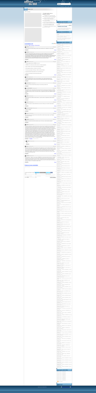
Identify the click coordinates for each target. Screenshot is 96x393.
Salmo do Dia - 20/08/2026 (61, 378)
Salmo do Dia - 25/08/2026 (61, 371)
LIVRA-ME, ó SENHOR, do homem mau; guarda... (63, 345)
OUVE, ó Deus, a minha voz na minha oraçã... (64, 181)
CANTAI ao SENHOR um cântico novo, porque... (64, 255)
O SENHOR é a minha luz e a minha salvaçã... (64, 101)
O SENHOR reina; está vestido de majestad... (64, 244)
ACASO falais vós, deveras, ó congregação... (63, 168)
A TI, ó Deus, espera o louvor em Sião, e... (64, 183)
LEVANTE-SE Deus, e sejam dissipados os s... (63, 190)
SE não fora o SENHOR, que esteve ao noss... (64, 311)
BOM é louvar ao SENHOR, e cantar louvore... (63, 242)
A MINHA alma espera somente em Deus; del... (64, 177)
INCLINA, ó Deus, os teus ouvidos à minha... (63, 162)
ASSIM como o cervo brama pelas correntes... (63, 134)
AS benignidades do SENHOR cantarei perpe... (64, 235)
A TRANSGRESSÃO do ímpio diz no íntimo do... (64, 121)
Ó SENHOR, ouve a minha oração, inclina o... (63, 352)
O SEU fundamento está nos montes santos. (63, 231)
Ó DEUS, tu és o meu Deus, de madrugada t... (64, 179)
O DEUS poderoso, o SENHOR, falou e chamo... (64, 151)
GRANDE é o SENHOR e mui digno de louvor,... (63, 147)
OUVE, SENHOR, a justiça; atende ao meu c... (63, 79)
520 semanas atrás (31, 146)
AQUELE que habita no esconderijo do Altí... (63, 240)
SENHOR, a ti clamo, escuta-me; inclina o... (64, 347)
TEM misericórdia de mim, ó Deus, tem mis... (63, 166)
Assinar (26, 177)
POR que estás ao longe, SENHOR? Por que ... (63, 64)
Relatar (55, 59)
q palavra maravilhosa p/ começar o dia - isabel (63, 34)
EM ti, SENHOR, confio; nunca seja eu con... (64, 196)
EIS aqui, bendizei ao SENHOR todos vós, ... (64, 332)
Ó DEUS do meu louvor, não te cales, (64, 278)
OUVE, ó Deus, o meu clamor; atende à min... (64, 175)
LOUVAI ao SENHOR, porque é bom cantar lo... (64, 360)
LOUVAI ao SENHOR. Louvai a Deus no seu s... (64, 367)
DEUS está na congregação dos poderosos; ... (64, 220)
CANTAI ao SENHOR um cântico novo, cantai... (64, 250)
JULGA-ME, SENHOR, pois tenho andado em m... (63, 99)
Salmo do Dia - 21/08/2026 (61, 377)
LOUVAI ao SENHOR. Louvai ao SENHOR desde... (64, 362)
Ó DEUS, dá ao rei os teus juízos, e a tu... (63, 198)
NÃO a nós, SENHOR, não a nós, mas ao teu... (63, 291)
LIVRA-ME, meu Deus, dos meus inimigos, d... (64, 170)
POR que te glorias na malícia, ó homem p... (64, 155)
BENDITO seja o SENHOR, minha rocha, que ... (63, 354)
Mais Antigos (60, 381)
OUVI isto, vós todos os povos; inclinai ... (64, 149)
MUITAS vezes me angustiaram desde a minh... (64, 321)
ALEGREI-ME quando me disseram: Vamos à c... (63, 306)
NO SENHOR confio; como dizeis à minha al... (64, 66)
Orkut (65, 6)
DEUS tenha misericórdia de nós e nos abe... (64, 188)
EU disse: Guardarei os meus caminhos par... (63, 127)
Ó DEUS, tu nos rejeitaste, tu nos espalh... (64, 173)
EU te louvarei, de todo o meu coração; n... (64, 341)
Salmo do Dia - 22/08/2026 (61, 375)
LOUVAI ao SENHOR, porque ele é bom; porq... (64, 337)
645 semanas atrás (31, 119)
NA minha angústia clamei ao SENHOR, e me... (64, 302)
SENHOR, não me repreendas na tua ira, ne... (64, 55)
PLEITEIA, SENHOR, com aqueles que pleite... (63, 118)
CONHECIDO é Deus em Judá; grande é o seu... (64, 207)
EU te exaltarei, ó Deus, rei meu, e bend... (63, 356)
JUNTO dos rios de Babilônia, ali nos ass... (64, 339)
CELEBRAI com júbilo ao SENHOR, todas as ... (63, 259)
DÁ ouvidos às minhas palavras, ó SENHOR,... (63, 53)
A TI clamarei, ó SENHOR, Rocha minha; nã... (64, 103)
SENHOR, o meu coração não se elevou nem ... (64, 326)
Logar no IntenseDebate (37, 172)
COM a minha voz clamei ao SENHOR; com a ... (63, 349)
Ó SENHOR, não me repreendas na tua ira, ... (64, 125)
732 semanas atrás (34, 88)
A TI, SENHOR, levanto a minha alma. (63, 97)
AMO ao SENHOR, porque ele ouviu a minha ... (64, 293)
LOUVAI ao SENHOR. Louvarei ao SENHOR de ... (64, 283)
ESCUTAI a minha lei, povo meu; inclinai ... (64, 211)
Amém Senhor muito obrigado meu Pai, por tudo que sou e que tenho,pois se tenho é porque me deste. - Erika (64, 39)
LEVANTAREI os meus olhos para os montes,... (64, 304)
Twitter (71, 6)
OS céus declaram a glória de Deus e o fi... (64, 84)
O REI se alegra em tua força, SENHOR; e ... (64, 88)
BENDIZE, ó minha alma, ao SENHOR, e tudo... (63, 265)
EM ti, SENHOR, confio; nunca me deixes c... (64, 110)
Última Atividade (37, 45)
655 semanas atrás (31, 113)
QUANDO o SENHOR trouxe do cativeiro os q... (64, 315)
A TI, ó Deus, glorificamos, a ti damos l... (64, 205)
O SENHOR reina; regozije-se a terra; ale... (64, 252)
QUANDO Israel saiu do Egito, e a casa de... (64, 289)
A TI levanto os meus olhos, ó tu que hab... (64, 309)
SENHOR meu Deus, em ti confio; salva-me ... (63, 58)
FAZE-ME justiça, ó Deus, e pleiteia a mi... (63, 136)
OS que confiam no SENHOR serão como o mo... (64, 313)
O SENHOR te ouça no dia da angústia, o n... (64, 86)
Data (29, 45)
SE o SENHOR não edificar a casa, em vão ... (64, 317)
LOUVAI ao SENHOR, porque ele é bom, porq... (64, 274)
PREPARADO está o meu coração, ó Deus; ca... (63, 276)
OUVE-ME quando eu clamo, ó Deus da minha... (64, 51)
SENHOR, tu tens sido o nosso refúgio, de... (64, 237)
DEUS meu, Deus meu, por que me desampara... (64, 90)
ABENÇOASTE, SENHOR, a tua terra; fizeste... (64, 227)
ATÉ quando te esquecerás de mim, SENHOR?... (64, 71)
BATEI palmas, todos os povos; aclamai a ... (64, 144)
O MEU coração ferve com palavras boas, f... (63, 140)
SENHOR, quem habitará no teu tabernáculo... (64, 75)
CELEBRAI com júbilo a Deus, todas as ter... (64, 185)
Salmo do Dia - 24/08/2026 (61, 373)
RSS (68, 6)
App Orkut (62, 6)
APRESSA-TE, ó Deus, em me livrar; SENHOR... (64, 194)
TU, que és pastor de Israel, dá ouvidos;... (64, 216)
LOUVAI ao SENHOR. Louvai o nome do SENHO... (64, 334)
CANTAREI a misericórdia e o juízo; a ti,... (64, 261)
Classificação (32, 45)
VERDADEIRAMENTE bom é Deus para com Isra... (63, 201)
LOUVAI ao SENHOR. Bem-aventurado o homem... (63, 285)
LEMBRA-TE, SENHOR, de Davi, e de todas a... (63, 328)
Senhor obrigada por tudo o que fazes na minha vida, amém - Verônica (63, 36)
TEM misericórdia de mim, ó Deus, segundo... (64, 153)
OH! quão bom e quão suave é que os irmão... (64, 330)
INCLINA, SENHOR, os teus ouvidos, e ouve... (63, 229)
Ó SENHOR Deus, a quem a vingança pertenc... (63, 246)
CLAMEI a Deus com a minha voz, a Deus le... (63, 209)
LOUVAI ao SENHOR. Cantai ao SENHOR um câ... (64, 365)
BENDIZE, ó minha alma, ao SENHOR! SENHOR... (63, 268)
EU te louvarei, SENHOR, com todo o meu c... (63, 62)
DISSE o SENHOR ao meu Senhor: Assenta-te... (63, 280)
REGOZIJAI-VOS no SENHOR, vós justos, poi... (62, 114)
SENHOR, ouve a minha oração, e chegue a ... (63, 263)
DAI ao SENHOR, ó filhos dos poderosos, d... (64, 105)
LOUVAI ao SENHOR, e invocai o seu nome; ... (64, 270)
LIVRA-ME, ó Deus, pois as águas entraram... (63, 192)
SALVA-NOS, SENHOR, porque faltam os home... (64, 68)
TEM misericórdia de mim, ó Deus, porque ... (63, 164)
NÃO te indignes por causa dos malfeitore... (64, 123)
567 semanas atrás (31, 124)
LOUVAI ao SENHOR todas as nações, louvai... (64, 296)
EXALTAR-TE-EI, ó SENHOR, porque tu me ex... (64, 108)
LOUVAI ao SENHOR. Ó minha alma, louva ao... (64, 358)
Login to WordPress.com (43, 172)
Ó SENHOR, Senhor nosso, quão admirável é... (63, 60)
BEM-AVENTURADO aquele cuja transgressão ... (64, 112)
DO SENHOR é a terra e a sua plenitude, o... (63, 95)
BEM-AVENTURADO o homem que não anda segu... (64, 44)
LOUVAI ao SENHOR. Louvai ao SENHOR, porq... (64, 272)
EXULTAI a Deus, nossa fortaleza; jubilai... (63, 218)
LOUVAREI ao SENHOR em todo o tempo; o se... (64, 116)
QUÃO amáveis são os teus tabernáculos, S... (63, 224)
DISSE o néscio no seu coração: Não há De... (64, 73)
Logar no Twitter (48, 172)
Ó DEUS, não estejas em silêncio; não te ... (63, 222)
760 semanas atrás (31, 61)
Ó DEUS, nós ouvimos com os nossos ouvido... (64, 138)
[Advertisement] (42, 6)
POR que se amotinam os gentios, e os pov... (63, 47)
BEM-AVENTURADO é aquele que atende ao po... (64, 131)
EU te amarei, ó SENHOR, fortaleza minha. (63, 81)
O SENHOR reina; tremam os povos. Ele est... (63, 257)
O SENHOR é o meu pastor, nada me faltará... (64, 92)
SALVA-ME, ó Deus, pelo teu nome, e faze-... (63, 160)
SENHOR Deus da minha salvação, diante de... (63, 233)
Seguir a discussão (55, 43)
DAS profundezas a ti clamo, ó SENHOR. (64, 324)
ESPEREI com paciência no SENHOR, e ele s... (63, 129)
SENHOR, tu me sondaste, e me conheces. (64, 343)
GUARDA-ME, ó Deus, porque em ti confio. (64, 77)
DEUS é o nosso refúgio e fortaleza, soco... (63, 142)
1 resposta (30, 138)
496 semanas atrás (31, 155)
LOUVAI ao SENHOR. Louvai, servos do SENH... (64, 287)
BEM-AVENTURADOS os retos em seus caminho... (64, 300)
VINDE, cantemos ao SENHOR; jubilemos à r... (64, 248)
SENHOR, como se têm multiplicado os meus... (63, 49)
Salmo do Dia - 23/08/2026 (61, 374)
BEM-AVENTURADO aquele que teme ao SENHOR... (63, 319)
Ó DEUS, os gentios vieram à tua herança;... (64, 214)
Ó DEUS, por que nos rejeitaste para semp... (64, 203)
